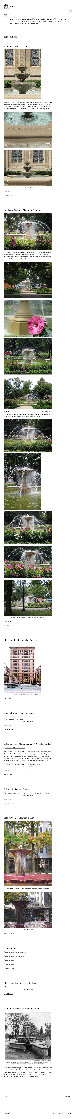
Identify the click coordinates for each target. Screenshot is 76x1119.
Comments (7, 191)
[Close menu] (5, 15)
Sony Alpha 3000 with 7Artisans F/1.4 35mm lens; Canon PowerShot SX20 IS (27, 617)
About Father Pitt (15, 19)
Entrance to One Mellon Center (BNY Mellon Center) (28, 744)
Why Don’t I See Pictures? (31, 23)
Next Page (68, 1096)
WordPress (68, 1113)
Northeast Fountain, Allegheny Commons (23, 210)
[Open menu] (70, 11)
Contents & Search (26, 19)
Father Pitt (13, 6)
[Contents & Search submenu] (33, 19)
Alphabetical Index (29, 21)
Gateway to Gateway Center (16, 789)
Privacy (63, 19)
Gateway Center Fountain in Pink (19, 818)
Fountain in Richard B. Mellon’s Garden (21, 1008)
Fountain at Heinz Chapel (15, 46)
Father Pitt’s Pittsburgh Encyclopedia (49, 21)
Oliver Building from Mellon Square (20, 640)
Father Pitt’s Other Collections (44, 19)
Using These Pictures (16, 23)
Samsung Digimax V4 (28, 766)
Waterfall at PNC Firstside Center (19, 713)
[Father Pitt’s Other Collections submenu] (55, 19)
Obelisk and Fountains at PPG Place (20, 983)
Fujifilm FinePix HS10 (28, 721)
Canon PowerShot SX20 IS (28, 187)
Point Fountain (10, 948)
